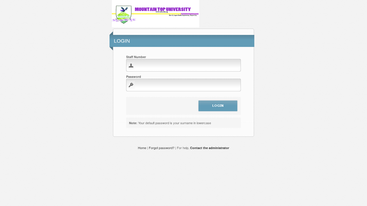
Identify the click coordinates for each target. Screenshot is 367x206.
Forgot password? (161, 147)
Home (142, 147)
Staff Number (136, 57)
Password (133, 76)
